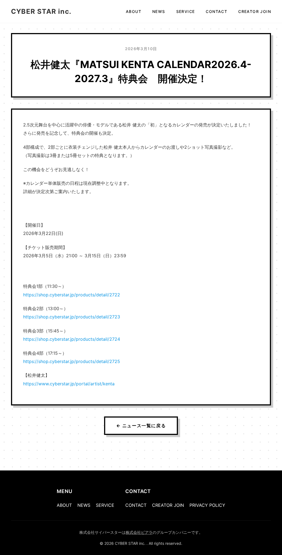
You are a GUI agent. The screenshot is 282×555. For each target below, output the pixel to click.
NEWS (158, 11)
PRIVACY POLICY (207, 505)
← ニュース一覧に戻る (141, 425)
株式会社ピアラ (139, 532)
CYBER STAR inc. (41, 11)
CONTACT (216, 11)
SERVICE (185, 11)
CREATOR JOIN (254, 11)
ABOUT (133, 11)
